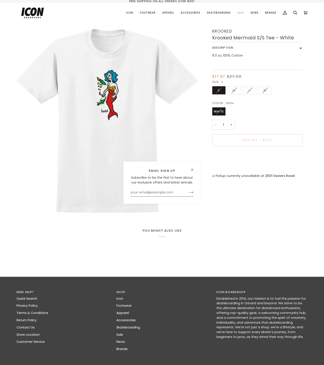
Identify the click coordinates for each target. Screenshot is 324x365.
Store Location (28, 334)
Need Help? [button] (25, 292)
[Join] (188, 192)
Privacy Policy (27, 305)
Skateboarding (128, 327)
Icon (119, 298)
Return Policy (27, 320)
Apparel (122, 313)
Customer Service (31, 341)
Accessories (126, 320)
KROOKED (222, 31)
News (120, 341)
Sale (119, 334)
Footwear (124, 305)
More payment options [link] (230, 167)
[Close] (194, 167)
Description (222, 48)
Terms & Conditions (32, 313)
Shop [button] (120, 292)
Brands (122, 349)
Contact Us (26, 327)
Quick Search (27, 298)
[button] (148, 13)
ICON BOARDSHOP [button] (231, 292)
